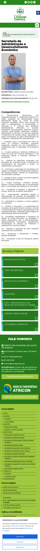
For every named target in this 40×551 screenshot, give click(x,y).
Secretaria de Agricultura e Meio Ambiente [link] (17, 448)
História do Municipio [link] (10, 427)
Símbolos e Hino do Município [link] (13, 430)
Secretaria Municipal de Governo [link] (14, 435)
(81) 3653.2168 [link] (8, 360)
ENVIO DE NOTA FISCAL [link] (14, 259)
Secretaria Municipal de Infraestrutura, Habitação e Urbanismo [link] (19, 457)
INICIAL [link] (5, 413)
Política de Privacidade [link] (18, 526)
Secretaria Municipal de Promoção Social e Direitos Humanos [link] (19, 465)
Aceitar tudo (20, 536)
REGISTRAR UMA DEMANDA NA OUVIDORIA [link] (20, 397)
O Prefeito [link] (7, 419)
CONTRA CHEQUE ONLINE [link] (16, 313)
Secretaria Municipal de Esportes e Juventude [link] (18, 461)
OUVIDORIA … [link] (10, 294)
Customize (20, 542)
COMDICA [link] (7, 474)
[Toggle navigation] (37, 25)
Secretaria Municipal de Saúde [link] (13, 445)
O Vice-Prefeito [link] (9, 422)
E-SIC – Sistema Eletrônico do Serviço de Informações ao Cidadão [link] (19, 304)
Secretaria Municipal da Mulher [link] (13, 469)
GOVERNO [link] (6, 416)
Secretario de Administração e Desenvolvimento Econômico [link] (19, 441)
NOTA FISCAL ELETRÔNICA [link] (16, 281)
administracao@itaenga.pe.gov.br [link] (15, 102)
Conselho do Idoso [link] (10, 477)
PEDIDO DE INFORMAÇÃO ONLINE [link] (20, 377)
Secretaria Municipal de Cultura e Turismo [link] (17, 451)
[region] (20, 534)
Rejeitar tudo (20, 547)
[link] (5, 2)
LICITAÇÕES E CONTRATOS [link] (16, 324)
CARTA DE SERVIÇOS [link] (13, 270)
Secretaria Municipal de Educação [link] (14, 454)
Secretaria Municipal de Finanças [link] (14, 438)
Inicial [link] (5, 33)
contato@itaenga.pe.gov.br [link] (14, 364)
